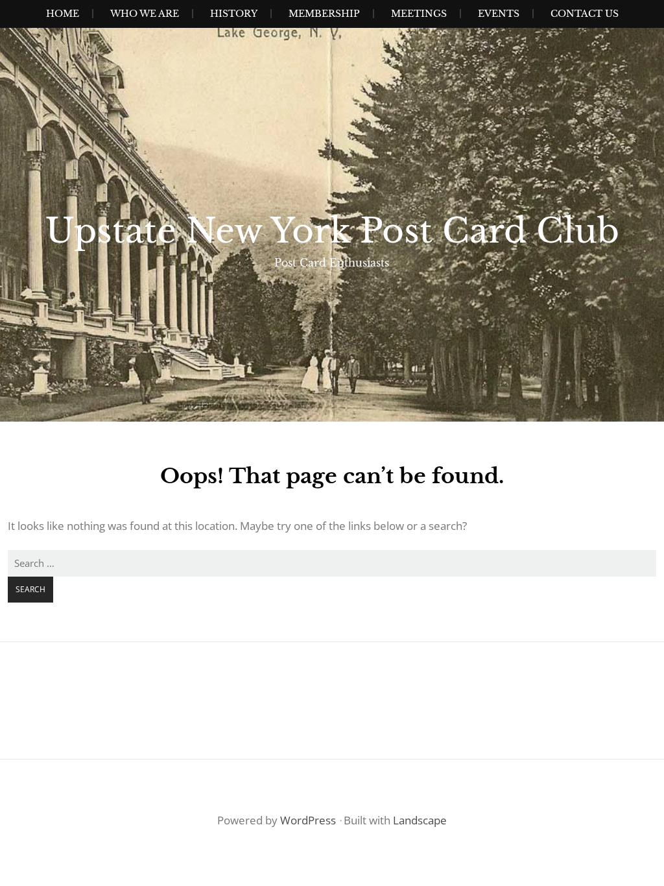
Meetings (419, 13)
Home (62, 13)
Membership (324, 13)
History (233, 13)
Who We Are (144, 13)
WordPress (308, 820)
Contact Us (585, 13)
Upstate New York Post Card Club (332, 231)
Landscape (420, 820)
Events (498, 13)
